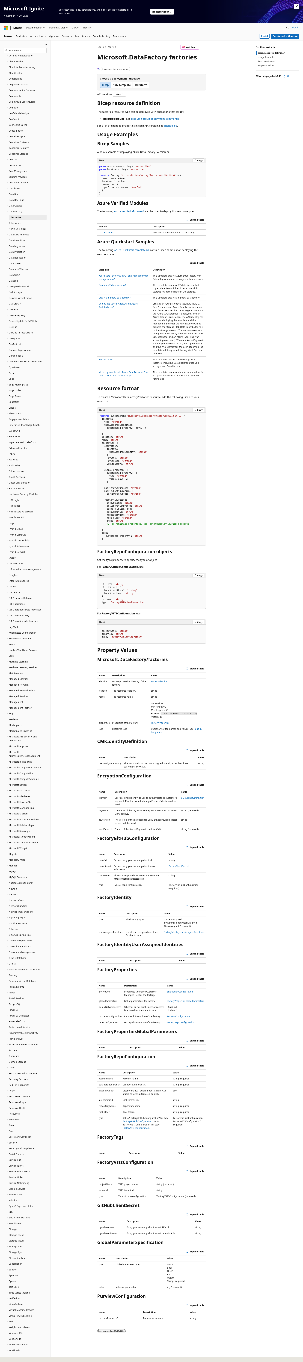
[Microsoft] (6, 28)
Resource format (266, 61)
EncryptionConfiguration (180, 991)
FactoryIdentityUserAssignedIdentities (184, 932)
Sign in (295, 27)
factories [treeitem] (16, 217)
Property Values (266, 65)
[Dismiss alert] (296, 6)
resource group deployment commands (155, 118)
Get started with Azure (285, 36)
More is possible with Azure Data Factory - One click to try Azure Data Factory (123, 374)
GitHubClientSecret (179, 866)
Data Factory (105, 232)
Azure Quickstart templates (130, 250)
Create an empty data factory (114, 297)
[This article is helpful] (284, 76)
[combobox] (25, 50)
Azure (111, 46)
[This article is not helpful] (288, 76)
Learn (101, 46)
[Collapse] (46, 44)
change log (170, 125)
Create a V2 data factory (111, 285)
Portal (264, 36)
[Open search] (287, 28)
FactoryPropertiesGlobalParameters (185, 1000)
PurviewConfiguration (178, 1016)
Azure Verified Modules (128, 211)
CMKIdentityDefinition (192, 797)
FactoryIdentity (159, 681)
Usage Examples (266, 57)
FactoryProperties (160, 722)
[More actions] (203, 47)
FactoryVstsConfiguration (136, 1127)
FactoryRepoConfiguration (180, 1022)
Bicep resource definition (271, 52)
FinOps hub (105, 359)
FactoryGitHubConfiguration (137, 1121)
